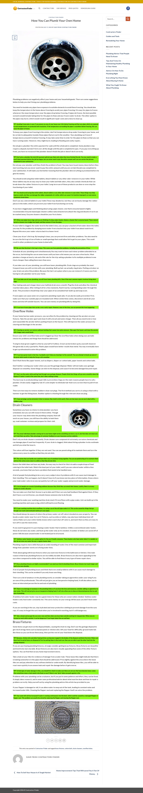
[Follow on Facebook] (128, 8)
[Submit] (128, 19)
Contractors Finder (56, 17)
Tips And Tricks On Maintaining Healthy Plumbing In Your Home (118, 63)
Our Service (61, 8)
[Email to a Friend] (56, 740)
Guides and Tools (112, 36)
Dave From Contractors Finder (65, 27)
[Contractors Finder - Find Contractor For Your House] (24, 8)
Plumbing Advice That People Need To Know (117, 54)
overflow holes (87, 748)
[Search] (39, 8)
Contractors (48, 8)
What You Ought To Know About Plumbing (116, 86)
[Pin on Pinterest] (60, 740)
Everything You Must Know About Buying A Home (117, 79)
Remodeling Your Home (115, 41)
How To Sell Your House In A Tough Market (33, 772)
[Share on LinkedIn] (64, 740)
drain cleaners (77, 748)
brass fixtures (59, 748)
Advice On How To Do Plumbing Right (114, 72)
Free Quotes (73, 8)
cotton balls (68, 748)
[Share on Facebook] (48, 740)
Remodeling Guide (88, 8)
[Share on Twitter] (52, 740)
